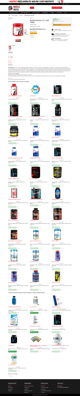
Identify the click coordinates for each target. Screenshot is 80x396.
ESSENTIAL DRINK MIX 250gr (13, 178)
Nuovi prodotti (10, 387)
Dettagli (9, 61)
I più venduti (10, 389)
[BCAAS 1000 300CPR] (40, 214)
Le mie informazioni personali (46, 390)
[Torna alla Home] (9, 15)
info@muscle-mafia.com (64, 387)
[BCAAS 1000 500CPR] (62, 214)
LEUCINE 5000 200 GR (34, 261)
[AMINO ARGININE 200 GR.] (62, 89)
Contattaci (10, 390)
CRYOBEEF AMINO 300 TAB (13, 261)
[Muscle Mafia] (18, 8)
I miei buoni (43, 392)
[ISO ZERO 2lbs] (18, 339)
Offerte (52, 12)
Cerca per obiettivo (25, 12)
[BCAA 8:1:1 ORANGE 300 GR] (40, 235)
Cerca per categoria (13, 12)
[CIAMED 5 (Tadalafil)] (62, 300)
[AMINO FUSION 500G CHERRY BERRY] (18, 110)
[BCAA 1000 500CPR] (18, 276)
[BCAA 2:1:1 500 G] (62, 172)
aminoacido (20, 67)
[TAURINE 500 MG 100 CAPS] (40, 152)
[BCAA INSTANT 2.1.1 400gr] (40, 320)
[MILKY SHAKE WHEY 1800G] (18, 320)
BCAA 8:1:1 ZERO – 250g (12, 137)
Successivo (10, 60)
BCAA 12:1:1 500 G (33, 178)
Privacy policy (26, 387)
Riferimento (32, 24)
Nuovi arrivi (59, 12)
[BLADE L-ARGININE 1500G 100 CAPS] (18, 89)
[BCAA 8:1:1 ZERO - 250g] (18, 131)
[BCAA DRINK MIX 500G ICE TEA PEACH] (40, 110)
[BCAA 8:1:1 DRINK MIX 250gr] (62, 152)
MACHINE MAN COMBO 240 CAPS (14, 199)
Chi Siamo (26, 389)
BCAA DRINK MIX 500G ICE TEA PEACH (37, 116)
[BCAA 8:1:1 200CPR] (40, 276)
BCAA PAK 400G (33, 95)
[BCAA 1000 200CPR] (62, 255)
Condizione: (32, 26)
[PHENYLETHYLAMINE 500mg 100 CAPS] (18, 152)
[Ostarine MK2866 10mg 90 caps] (18, 300)
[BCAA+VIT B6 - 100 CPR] (62, 110)
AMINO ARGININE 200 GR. (56, 95)
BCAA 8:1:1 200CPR (33, 282)
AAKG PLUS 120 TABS (56, 282)
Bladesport (32, 17)
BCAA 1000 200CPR (55, 261)
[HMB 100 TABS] (40, 131)
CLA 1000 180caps (11, 364)
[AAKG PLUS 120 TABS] (62, 276)
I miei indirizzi (43, 389)
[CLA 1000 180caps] (18, 358)
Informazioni (45, 12)
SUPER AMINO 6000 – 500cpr (57, 199)
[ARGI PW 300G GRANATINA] (18, 214)
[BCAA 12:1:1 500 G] (40, 172)
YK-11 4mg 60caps (33, 306)
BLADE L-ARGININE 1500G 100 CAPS (15, 95)
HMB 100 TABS (32, 137)
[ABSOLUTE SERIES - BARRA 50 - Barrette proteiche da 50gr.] (40, 339)
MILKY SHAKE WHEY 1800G (13, 326)
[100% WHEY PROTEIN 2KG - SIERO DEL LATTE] (62, 339)
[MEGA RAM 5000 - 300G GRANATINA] (18, 235)
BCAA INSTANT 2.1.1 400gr (35, 326)
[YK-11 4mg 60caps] (40, 300)
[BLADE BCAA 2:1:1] (18, 48)
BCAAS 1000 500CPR (55, 220)
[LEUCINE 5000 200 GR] (40, 255)
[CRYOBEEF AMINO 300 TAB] (18, 255)
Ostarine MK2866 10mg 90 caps (14, 306)
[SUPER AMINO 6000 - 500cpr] (62, 193)
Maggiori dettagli (33, 33)
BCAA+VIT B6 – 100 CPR (56, 116)
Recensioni (10, 78)
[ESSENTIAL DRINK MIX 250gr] (18, 172)
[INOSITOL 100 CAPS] (62, 131)
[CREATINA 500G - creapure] (62, 320)
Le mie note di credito (44, 387)
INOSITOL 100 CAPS (55, 137)
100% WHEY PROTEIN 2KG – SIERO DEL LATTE (60, 345)
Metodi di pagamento (28, 390)
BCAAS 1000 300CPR (34, 220)
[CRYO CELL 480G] (62, 235)
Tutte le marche (36, 12)
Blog (66, 12)
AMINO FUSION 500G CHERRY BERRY (15, 116)
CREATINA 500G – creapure (57, 326)
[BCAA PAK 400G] (40, 89)
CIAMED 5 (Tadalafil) (56, 306)
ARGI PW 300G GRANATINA (13, 220)
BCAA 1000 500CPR (11, 282)
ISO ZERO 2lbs (11, 345)
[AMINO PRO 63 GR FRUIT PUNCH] (40, 193)
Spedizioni (26, 392)
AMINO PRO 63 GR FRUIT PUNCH (36, 199)
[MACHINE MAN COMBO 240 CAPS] (18, 193)
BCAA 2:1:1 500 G (55, 178)
